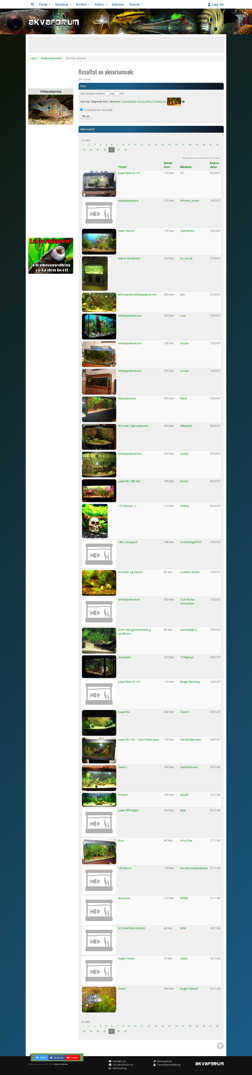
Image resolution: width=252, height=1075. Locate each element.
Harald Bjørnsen (190, 739)
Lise (182, 315)
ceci (182, 294)
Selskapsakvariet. (129, 599)
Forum (44, 4)
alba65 (184, 795)
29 (125, 149)
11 (142, 144)
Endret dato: (214, 165)
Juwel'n (122, 767)
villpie (184, 958)
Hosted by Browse (61, 1064)
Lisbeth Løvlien (190, 572)
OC (182, 173)
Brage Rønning (190, 682)
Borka (184, 481)
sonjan (184, 343)
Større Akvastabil (129, 258)
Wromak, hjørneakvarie (133, 426)
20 (203, 144)
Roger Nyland (189, 988)
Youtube (74, 1057)
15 (169, 144)
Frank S (185, 712)
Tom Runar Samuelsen (187, 601)
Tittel (122, 167)
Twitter (42, 1057)
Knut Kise (186, 840)
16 (176, 144)
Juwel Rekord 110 (129, 173)
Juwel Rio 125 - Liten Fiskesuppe (138, 739)
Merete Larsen (189, 200)
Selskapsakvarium (129, 343)
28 (118, 149)
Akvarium (124, 898)
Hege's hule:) (126, 958)
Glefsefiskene (188, 767)
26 (105, 149)
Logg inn (217, 4)
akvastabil (124, 657)
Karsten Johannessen (194, 868)
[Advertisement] (50, 181)
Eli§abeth (186, 426)
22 (217, 144)
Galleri (100, 4)
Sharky (184, 506)
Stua (121, 840)
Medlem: (186, 167)
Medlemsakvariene (51, 58)
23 (84, 149)
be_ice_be (186, 258)
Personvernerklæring (168, 1064)
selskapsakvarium (129, 315)
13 (155, 144)
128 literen (125, 868)
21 (210, 144)
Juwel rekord (126, 231)
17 (183, 144)
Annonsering (119, 1068)
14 (162, 144)
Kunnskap (62, 4)
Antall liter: (168, 165)
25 (98, 149)
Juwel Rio (124, 712)
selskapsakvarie (128, 200)
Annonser (118, 4)
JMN (183, 928)
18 (190, 144)
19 (197, 144)
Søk (87, 116)
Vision (122, 988)
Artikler (82, 4)
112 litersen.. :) (127, 506)
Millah (184, 898)
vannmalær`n (188, 630)
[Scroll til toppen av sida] (220, 1045)
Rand (183, 398)
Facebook (58, 1057)
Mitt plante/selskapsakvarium (137, 294)
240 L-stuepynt (127, 542)
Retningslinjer (164, 1061)
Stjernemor (187, 231)
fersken (123, 795)
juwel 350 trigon (128, 810)
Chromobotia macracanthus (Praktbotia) (144, 101)
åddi (182, 810)
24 (91, 149)
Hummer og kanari (130, 572)
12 (149, 144)
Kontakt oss (119, 1061)
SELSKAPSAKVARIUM (131, 928)
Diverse (135, 4)
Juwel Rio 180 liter (129, 481)
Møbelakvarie (127, 398)
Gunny (184, 453)
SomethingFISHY (191, 542)
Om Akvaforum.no (122, 1064)
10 (135, 144)
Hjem (34, 58)
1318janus (186, 657)
